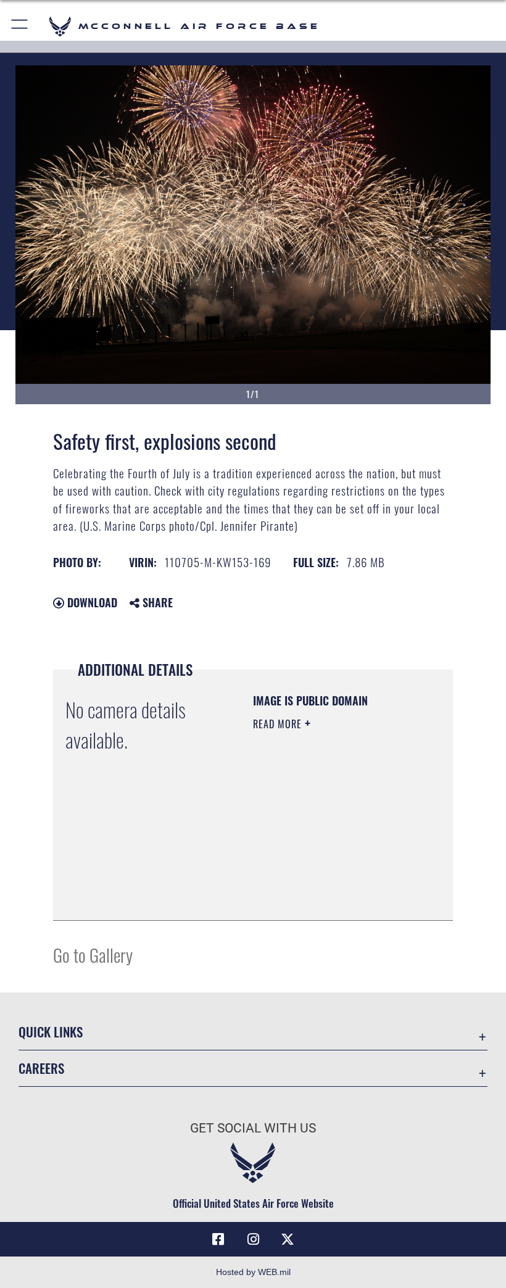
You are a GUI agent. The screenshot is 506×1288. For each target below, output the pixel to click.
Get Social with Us (253, 1128)
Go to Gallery (93, 954)
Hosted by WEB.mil (253, 1272)
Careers (41, 1068)
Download (90, 602)
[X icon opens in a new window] (287, 1239)
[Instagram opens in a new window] (253, 1239)
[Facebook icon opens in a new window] (218, 1239)
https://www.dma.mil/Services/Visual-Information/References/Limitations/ (328, 880)
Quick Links (51, 1031)
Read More (279, 724)
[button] (20, 26)
